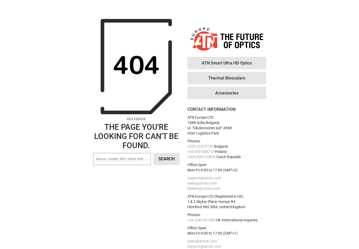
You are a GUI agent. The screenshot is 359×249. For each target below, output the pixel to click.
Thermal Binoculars (226, 78)
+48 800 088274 (200, 152)
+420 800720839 (201, 157)
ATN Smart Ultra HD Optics (227, 63)
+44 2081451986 (201, 220)
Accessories (226, 93)
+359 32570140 (200, 146)
